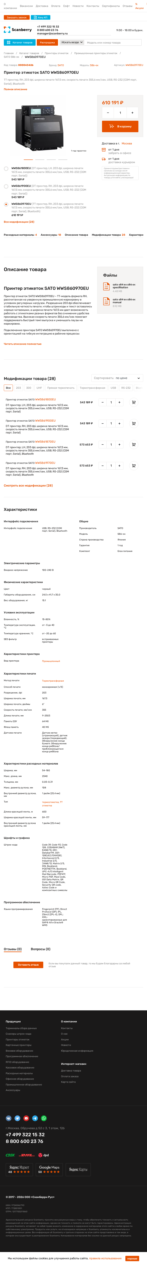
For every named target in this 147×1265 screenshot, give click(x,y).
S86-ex (94, 65)
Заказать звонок (17, 17)
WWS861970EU (45, 463)
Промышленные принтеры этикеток (95, 53)
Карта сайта (68, 1081)
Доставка (42, 6)
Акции (65, 1039)
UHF (39, 388)
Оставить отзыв (28, 964)
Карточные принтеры (18, 1045)
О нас (64, 1033)
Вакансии (26, 6)
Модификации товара (108, 234)
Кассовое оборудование (20, 1067)
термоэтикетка (50, 802)
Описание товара (76, 234)
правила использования (105, 1258)
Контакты (93, 6)
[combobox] (117, 378)
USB (113, 388)
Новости (78, 6)
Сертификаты (111, 6)
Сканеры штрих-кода (18, 1033)
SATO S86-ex (11, 56)
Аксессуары (51, 234)
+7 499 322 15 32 (48, 26)
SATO (61, 65)
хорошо (132, 1258)
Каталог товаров (29, 53)
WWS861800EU (45, 399)
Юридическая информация (77, 1050)
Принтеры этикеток (57, 53)
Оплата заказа (69, 1076)
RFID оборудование (17, 1062)
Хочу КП (42, 17)
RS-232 (126, 388)
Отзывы (127, 6)
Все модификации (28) (19, 222)
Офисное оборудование (20, 1078)
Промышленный (51, 661)
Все (8, 388)
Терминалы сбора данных (21, 1028)
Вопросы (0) (40, 949)
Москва (127, 143)
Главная (9, 53)
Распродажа (47, 42)
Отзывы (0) (13, 949)
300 (28, 388)
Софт (66, 6)
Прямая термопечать (60, 388)
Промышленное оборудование (24, 1084)
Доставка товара (71, 1070)
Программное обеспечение (22, 1056)
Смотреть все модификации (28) (28, 485)
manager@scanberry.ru (52, 33)
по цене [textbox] (110, 378)
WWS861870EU (45, 441)
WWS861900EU (45, 420)
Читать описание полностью (23, 344)
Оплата (55, 6)
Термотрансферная (92, 388)
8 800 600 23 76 (47, 30)
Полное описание (15, 89)
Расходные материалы (20, 234)
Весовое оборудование (19, 1050)
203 (18, 388)
